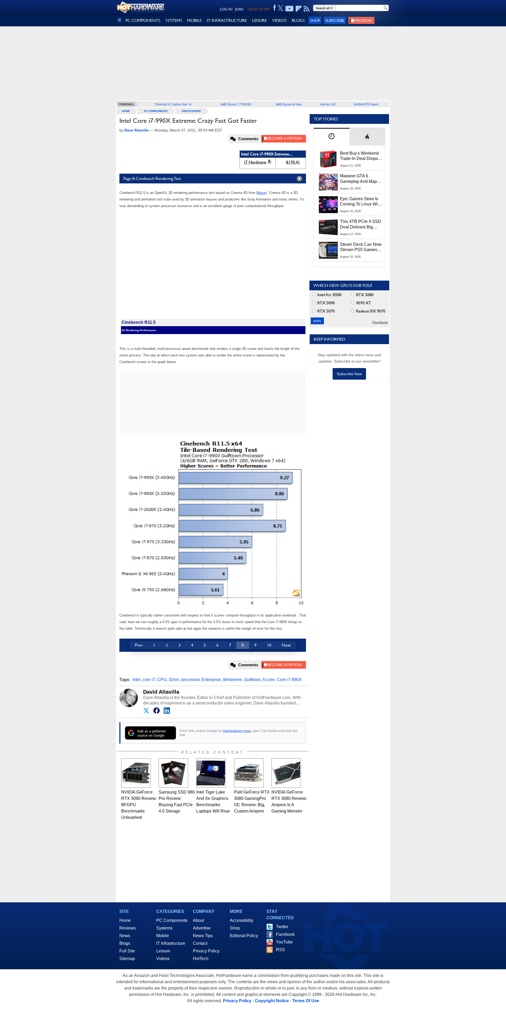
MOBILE (194, 20)
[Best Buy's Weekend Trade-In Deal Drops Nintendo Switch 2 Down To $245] (328, 159)
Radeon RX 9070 (370, 311)
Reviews (127, 928)
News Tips (203, 935)
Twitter (282, 926)
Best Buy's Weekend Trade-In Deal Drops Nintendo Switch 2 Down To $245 (359, 156)
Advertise (202, 928)
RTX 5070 (325, 311)
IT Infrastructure (170, 943)
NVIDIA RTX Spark (366, 104)
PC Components (156, 111)
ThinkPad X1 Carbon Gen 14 (172, 104)
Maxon (261, 193)
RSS (280, 949)
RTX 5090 (325, 302)
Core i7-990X (289, 679)
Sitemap (127, 958)
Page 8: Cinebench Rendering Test (152, 178)
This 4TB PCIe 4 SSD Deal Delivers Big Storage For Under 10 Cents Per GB (360, 224)
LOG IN (226, 9)
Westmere (232, 679)
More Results (380, 322)
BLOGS (298, 20)
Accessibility (241, 920)
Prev (139, 645)
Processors (191, 111)
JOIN (239, 9)
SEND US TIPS (259, 9)
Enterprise (211, 679)
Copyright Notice (272, 1001)
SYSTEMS (174, 20)
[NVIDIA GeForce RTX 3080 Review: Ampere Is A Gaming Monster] (286, 773)
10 (269, 645)
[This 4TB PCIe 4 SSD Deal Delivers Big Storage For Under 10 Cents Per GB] (328, 227)
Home (125, 920)
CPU (162, 679)
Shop (315, 20)
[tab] (331, 136)
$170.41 (293, 162)
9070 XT (363, 302)
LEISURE (259, 20)
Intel (136, 679)
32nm (174, 679)
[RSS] (307, 9)
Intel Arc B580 (329, 294)
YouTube (284, 942)
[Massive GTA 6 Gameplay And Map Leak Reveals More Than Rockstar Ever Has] (328, 181)
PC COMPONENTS (142, 20)
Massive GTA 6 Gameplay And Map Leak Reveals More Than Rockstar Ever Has (358, 179)
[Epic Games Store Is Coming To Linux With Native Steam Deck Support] (328, 204)
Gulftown (252, 679)
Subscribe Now (349, 374)
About (198, 920)
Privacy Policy (206, 951)
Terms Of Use (305, 1001)
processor (190, 679)
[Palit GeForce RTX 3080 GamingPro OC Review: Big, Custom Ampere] (248, 773)
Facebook (285, 934)
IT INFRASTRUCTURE (227, 20)
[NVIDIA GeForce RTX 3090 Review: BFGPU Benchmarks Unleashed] (135, 773)
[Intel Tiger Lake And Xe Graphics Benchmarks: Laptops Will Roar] (211, 773)
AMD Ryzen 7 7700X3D (236, 104)
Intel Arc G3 (327, 104)
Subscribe (334, 20)
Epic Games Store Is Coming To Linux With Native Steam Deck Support (360, 202)
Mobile (162, 935)
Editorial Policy (244, 935)
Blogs (124, 943)
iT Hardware (255, 162)
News (124, 935)
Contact (200, 943)
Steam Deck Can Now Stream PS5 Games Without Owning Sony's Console (361, 247)
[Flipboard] (298, 9)
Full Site (127, 951)
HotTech (200, 958)
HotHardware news (237, 731)
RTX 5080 (364, 294)
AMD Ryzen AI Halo (288, 104)
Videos (162, 958)
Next (286, 645)
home (126, 111)
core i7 (149, 679)
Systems (164, 928)
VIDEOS (279, 20)
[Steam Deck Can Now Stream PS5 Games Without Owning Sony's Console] (328, 250)
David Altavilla (161, 692)
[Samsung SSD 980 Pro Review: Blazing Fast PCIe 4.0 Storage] (173, 773)
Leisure (163, 951)
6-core (269, 679)
